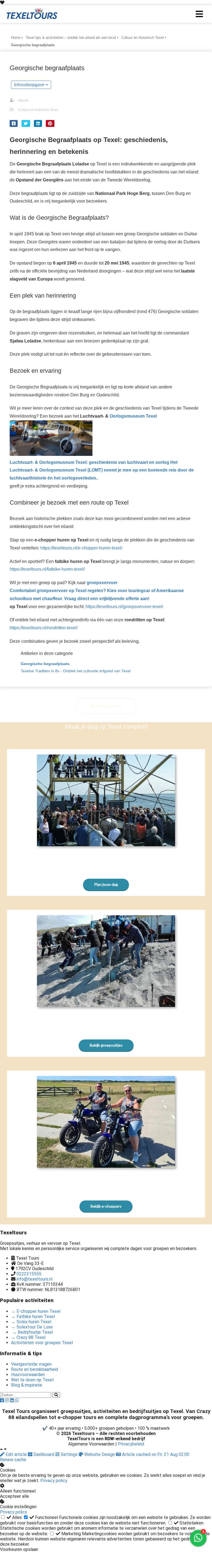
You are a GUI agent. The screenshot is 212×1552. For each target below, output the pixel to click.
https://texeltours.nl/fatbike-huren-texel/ (47, 569)
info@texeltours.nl (34, 1279)
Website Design (99, 1454)
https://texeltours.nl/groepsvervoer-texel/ (124, 606)
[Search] (56, 1395)
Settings (69, 1454)
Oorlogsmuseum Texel (102, 447)
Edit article (16, 1454)
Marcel (23, 100)
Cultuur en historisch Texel (38, 110)
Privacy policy (53, 1480)
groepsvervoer (97, 590)
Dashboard (43, 1454)
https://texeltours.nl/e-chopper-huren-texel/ (81, 548)
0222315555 (29, 1273)
